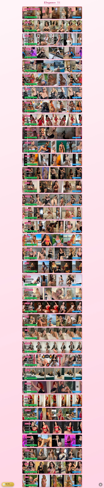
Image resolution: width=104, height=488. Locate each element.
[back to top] (100, 484)
